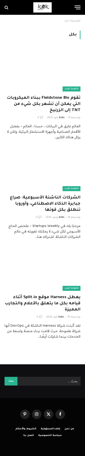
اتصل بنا (28, 435)
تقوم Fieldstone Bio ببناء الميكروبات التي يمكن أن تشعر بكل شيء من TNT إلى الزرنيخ (43, 104)
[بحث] (7, 7)
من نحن (69, 428)
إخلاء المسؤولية (50, 428)
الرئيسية (75, 21)
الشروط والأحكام (25, 428)
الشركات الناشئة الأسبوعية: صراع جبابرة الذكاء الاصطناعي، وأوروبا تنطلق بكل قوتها (45, 203)
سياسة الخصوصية (50, 435)
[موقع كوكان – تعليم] (42, 7)
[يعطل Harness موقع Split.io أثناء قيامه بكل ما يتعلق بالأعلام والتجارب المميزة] (42, 269)
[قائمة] (77, 7)
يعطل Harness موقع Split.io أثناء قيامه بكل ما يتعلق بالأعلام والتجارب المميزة (42, 303)
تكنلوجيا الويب (71, 89)
